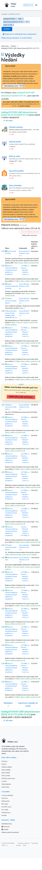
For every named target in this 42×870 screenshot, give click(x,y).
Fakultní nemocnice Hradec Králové (11, 301)
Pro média (5, 810)
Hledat (7, 29)
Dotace (4, 764)
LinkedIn (6, 829)
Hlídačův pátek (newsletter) (10, 832)
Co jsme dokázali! (7, 795)
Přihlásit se (28, 5)
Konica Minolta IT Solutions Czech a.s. (24, 286)
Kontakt (4, 815)
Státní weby (5, 787)
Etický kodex (6, 801)
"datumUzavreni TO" (13, 86)
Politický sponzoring (8, 778)
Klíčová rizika (14, 156)
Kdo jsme (5, 798)
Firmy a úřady (6, 775)
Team (24, 845)
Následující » (8, 704)
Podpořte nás (6, 812)
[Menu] (36, 5)
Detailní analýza (16, 127)
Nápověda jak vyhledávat (11, 38)
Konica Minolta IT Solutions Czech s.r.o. (24, 253)
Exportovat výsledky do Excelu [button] (28, 704)
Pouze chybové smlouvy (30, 232)
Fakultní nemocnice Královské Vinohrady (11, 286)
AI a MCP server (6, 807)
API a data (5, 804)
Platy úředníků (15, 185)
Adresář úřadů (15, 142)
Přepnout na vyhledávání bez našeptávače (20, 34)
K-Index (4, 781)
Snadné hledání (26, 38)
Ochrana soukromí (24, 843)
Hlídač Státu (5, 46)
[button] (21, 104)
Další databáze (6, 784)
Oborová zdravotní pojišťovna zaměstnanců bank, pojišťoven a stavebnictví (11, 270)
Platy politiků (6, 773)
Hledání (13, 46)
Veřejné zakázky (7, 767)
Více (10, 134)
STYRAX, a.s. (26, 266)
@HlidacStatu (7, 824)
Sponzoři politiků (16, 171)
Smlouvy (4, 761)
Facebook (6, 827)
